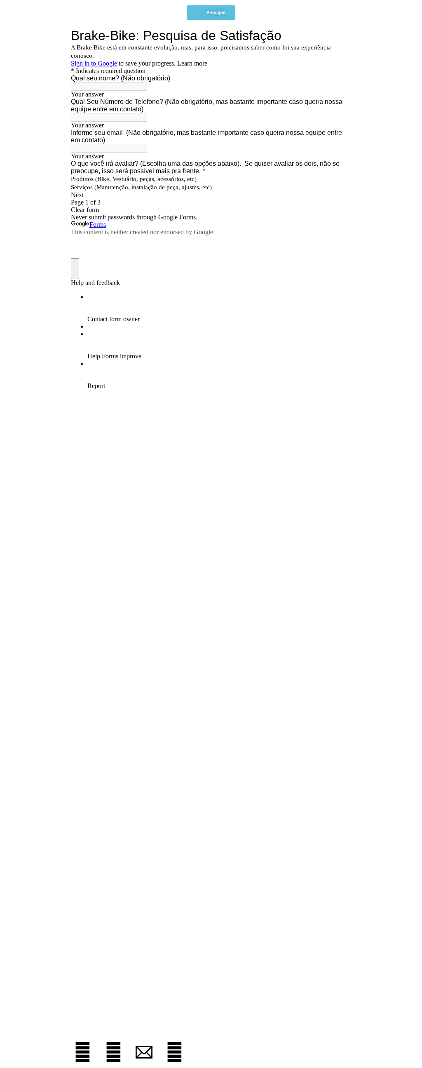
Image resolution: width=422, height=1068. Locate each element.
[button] (211, 12)
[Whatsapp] (113, 1052)
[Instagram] (82, 1052)
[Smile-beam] (174, 1052)
